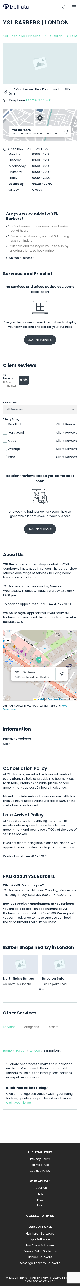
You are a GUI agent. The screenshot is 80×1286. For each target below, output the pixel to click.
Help (40, 1193)
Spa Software (40, 1239)
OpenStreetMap (56, 699)
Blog (40, 1205)
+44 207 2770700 (38, 100)
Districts (52, 1027)
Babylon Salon (54, 978)
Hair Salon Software (40, 1233)
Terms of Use (40, 1165)
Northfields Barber (18, 978)
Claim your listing (18, 1102)
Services (9, 1027)
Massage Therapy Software (40, 1263)
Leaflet (40, 699)
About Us (40, 1188)
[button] (38, 659)
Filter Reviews (10, 402)
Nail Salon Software (40, 1245)
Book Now (40, 1129)
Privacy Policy (40, 1159)
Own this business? (20, 258)
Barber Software (40, 1257)
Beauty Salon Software (40, 1251)
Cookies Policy (40, 1171)
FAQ (40, 1199)
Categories (31, 1027)
